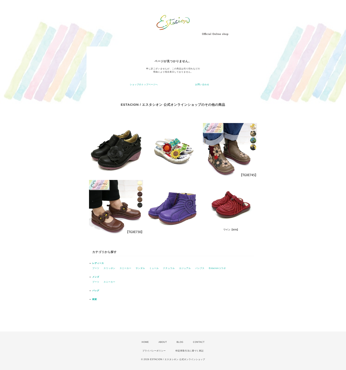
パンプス (200, 268)
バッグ (95, 290)
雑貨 (94, 299)
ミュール (154, 268)
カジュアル (185, 268)
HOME (145, 342)
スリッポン (109, 268)
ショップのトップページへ (144, 84)
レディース (98, 263)
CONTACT (199, 342)
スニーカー (125, 268)
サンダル (140, 268)
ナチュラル (169, 268)
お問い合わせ (202, 84)
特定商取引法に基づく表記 (190, 350)
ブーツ (95, 268)
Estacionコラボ (217, 268)
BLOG (180, 342)
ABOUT (163, 342)
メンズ (95, 277)
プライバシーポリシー (154, 350)
